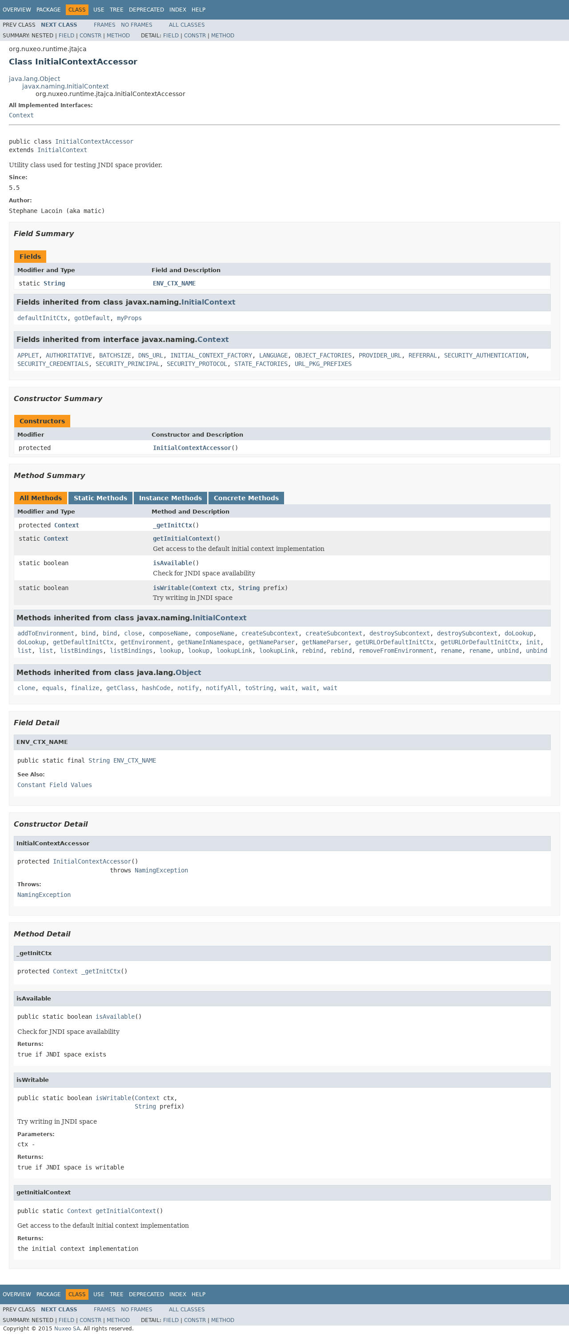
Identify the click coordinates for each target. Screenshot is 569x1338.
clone (26, 687)
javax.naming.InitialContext (65, 86)
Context (21, 115)
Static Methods (100, 498)
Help (198, 10)
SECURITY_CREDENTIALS (52, 363)
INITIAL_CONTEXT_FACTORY (211, 355)
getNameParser (271, 642)
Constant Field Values (54, 784)
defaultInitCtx (42, 317)
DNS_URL (150, 355)
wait (287, 687)
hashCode (156, 687)
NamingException (161, 870)
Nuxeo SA (67, 1329)
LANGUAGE (273, 355)
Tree (117, 10)
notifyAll (222, 687)
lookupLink (234, 650)
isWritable (170, 587)
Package (48, 10)
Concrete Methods (246, 498)
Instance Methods (170, 498)
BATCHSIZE (115, 355)
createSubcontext (269, 633)
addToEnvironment (45, 633)
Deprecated (146, 10)
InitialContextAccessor (94, 141)
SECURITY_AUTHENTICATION (485, 355)
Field (66, 35)
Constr (90, 35)
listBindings (81, 650)
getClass (120, 687)
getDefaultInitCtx (83, 642)
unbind (508, 650)
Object (188, 672)
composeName (168, 633)
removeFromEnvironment (396, 650)
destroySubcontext (399, 633)
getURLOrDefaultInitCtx (394, 642)
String (54, 283)
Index (177, 10)
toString (259, 687)
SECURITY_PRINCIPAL (128, 363)
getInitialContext (183, 538)
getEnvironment (145, 642)
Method (118, 35)
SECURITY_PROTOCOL (197, 363)
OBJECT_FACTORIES (323, 355)
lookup (170, 650)
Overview (17, 10)
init (533, 642)
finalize (85, 687)
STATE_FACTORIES (261, 363)
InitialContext (62, 149)
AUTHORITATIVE (69, 355)
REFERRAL (423, 355)
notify (188, 687)
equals (53, 687)
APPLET (28, 355)
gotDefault (92, 317)
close (133, 633)
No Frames (136, 25)
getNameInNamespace (209, 642)
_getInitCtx (172, 525)
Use (98, 10)
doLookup (519, 633)
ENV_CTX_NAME (174, 283)
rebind (312, 650)
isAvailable (172, 563)
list (24, 650)
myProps (129, 317)
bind (88, 633)
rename (451, 650)
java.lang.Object (34, 78)
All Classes (187, 25)
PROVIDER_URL (380, 355)
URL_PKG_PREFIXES (323, 363)
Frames (105, 25)
